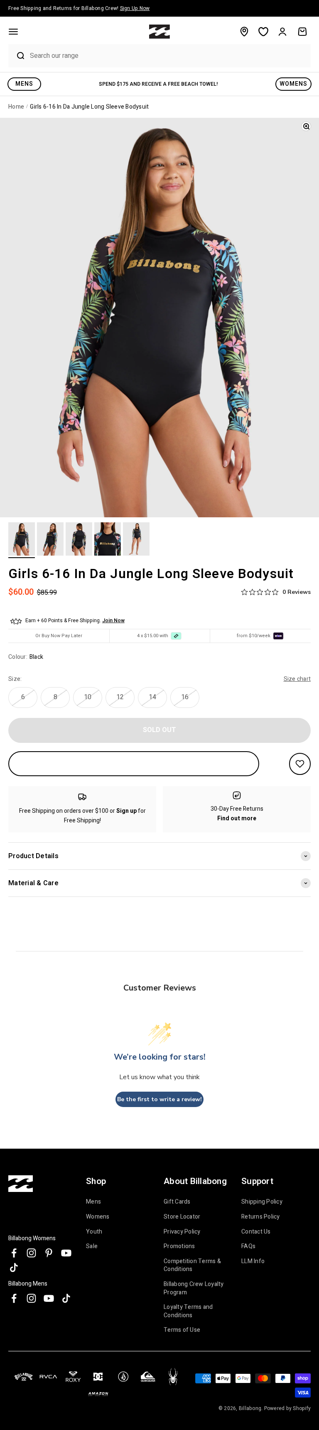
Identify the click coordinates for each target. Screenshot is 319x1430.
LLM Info (253, 1261)
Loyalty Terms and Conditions (188, 1311)
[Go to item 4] (107, 540)
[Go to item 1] (21, 540)
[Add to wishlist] (300, 764)
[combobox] (168, 55)
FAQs (248, 1246)
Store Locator (182, 1216)
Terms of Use (182, 1330)
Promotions (179, 1246)
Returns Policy (260, 1216)
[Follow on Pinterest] (48, 1253)
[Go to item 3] (79, 540)
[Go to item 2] (50, 540)
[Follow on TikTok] (14, 1267)
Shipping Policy (261, 1202)
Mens (93, 1202)
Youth (94, 1231)
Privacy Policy (182, 1231)
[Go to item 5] (136, 540)
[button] (13, 32)
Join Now (113, 620)
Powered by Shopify (287, 1408)
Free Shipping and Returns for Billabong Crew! (79, 8)
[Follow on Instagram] (31, 1253)
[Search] (17, 56)
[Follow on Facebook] (14, 1253)
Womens (98, 1216)
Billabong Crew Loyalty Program (194, 1288)
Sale (92, 1246)
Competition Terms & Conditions (192, 1265)
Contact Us (256, 1231)
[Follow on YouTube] (66, 1253)
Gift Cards (177, 1202)
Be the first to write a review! (159, 1099)
